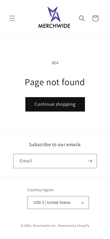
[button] (12, 18)
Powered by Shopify (74, 225)
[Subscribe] (90, 161)
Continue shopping (55, 104)
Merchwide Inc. (45, 225)
